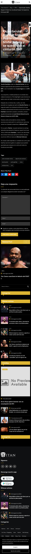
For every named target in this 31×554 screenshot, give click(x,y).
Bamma (3, 528)
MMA (21, 162)
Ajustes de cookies (15, 551)
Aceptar (15, 547)
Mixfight (7, 536)
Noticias (24, 536)
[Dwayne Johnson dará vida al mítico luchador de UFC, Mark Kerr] (4, 420)
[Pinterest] (16, 174)
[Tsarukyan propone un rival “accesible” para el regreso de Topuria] (4, 354)
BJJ (8, 528)
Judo (14, 532)
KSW (3, 536)
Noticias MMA (5, 165)
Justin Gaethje (14, 162)
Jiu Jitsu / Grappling (7, 532)
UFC (12, 165)
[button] (25, 242)
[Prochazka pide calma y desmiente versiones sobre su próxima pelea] (4, 320)
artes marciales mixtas (7, 158)
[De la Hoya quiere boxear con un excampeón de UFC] (15, 381)
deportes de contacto (21, 158)
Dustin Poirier (5, 162)
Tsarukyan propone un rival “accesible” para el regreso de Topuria (17, 357)
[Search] (29, 2)
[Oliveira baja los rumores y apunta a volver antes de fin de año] (4, 331)
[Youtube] (9, 174)
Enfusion (18, 528)
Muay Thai (17, 536)
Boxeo (12, 528)
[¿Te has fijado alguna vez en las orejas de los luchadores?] (4, 429)
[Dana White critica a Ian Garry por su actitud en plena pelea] (4, 309)
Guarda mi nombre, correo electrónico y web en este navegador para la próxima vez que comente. (16, 229)
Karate (19, 532)
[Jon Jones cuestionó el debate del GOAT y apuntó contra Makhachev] (4, 343)
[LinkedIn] (13, 174)
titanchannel (21, 53)
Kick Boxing (25, 532)
